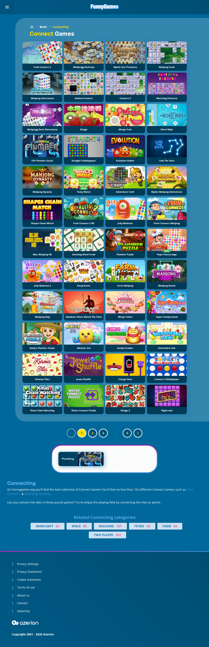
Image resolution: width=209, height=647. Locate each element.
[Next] (137, 433)
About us (23, 595)
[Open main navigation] (7, 7)
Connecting (61, 27)
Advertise (23, 611)
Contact (22, 603)
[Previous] (71, 433)
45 (148, 526)
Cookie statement (29, 580)
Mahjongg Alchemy (37, 494)
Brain (43, 27)
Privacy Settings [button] (28, 564)
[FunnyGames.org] (32, 27)
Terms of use (26, 587)
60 (175, 526)
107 (119, 526)
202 (118, 535)
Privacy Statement (29, 572)
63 (57, 526)
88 (85, 526)
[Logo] (104, 7)
